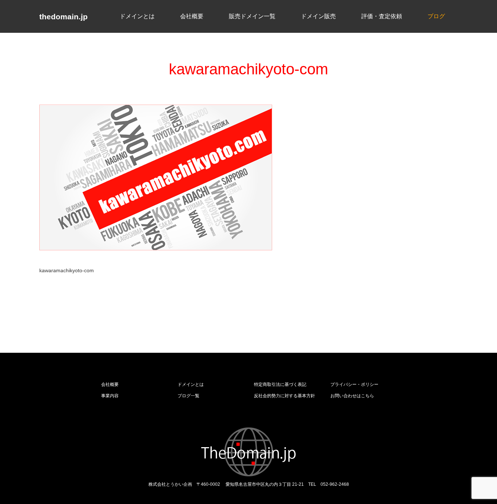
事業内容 (110, 395)
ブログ (436, 15)
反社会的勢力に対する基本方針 (284, 395)
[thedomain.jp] (248, 451)
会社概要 (191, 15)
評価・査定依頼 (381, 15)
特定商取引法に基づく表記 (280, 384)
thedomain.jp (63, 16)
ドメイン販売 (318, 15)
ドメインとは (137, 15)
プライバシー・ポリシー (354, 384)
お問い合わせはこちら (352, 395)
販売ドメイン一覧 (252, 15)
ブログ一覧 (188, 395)
